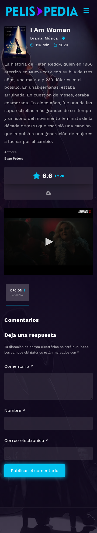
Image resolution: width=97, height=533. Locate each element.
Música (51, 38)
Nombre (14, 410)
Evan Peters (13, 158)
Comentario (18, 366)
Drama (36, 38)
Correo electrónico (26, 440)
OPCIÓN (17, 293)
